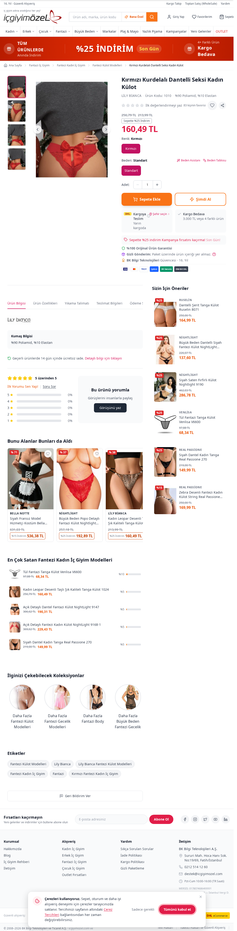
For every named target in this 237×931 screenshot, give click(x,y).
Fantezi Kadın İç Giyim (27, 773)
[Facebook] (185, 819)
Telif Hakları (165, 928)
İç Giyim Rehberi (16, 862)
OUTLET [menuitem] (222, 31)
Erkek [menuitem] (27, 31)
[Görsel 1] (16, 87)
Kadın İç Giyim (73, 849)
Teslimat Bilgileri (109, 303)
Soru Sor (49, 386)
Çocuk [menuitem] (43, 31)
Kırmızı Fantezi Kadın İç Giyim (95, 773)
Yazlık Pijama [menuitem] (152, 31)
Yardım (225, 4)
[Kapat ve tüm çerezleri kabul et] (200, 897)
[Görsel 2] (16, 111)
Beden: (134, 160)
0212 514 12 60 (196, 866)
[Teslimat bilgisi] (148, 216)
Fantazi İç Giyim (74, 862)
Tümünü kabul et (177, 909)
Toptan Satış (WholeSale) (201, 4)
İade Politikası (131, 855)
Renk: (132, 138)
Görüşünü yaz (110, 408)
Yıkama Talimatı (77, 303)
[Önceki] (37, 129)
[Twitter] (205, 819)
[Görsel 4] (16, 159)
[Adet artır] (157, 185)
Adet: (126, 184)
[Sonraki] (106, 129)
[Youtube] (215, 819)
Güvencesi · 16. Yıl (157, 260)
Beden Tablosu (216, 160)
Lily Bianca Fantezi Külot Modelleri (105, 764)
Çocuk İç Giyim (73, 868)
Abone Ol (161, 819)
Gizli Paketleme (132, 868)
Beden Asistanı (190, 160)
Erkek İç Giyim (73, 855)
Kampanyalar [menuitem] (176, 31)
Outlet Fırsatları (74, 875)
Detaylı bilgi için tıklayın (103, 358)
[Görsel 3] (16, 135)
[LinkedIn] (225, 819)
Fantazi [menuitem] (61, 31)
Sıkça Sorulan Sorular (137, 849)
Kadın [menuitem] (10, 31)
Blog (7, 855)
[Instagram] (195, 819)
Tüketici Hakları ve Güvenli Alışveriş (202, 928)
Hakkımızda (13, 849)
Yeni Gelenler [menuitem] (201, 31)
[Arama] (151, 17)
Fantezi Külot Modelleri (28, 764)
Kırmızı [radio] (130, 148)
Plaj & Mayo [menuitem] (129, 31)
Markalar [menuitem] (109, 31)
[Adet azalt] (138, 185)
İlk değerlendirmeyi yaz (164, 105)
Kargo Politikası (132, 862)
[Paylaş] (222, 105)
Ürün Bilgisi (16, 303)
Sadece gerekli (143, 909)
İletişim (9, 868)
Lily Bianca (132, 95)
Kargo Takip (173, 4)
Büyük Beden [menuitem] (85, 31)
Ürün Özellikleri (45, 303)
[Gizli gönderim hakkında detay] (214, 254)
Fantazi (58, 773)
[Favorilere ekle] (212, 105)
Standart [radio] (131, 170)
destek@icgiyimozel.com (203, 873)
